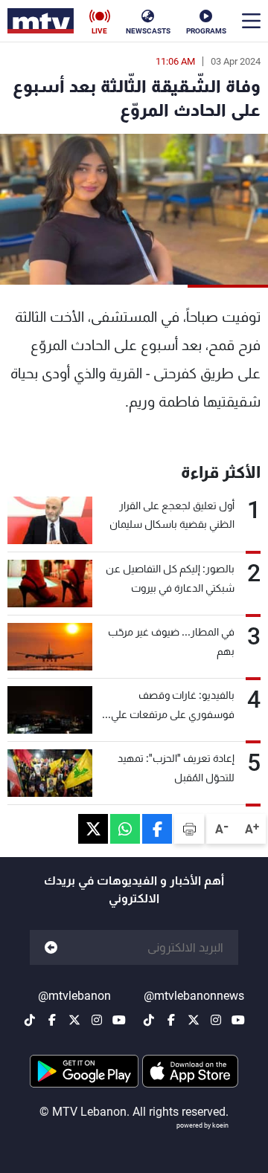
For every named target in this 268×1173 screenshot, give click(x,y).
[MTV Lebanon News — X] (193, 1020)
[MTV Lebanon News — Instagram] (216, 1020)
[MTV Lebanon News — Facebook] (171, 1020)
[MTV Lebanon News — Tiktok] (149, 1020)
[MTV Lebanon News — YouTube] (238, 1020)
